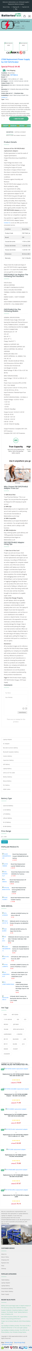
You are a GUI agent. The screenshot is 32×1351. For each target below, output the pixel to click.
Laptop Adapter (7, 739)
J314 (23, 1044)
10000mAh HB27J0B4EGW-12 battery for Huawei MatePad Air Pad (20, 949)
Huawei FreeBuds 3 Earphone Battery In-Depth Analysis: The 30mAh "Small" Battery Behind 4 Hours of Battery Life (14, 1312)
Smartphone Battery (7, 1288)
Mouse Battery (7, 781)
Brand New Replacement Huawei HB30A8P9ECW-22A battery (20, 856)
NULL (7, 99)
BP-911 (6, 1044)
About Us (3, 1254)
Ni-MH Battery (7, 826)
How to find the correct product (16, 135)
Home (7, 26)
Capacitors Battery (8, 760)
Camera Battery (7, 756)
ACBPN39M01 (8, 1034)
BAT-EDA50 (15, 1014)
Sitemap (3, 1268)
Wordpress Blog (7, 1344)
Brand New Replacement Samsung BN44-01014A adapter (19, 890)
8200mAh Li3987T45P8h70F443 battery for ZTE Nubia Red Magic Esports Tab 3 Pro (22, 986)
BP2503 (6, 1024)
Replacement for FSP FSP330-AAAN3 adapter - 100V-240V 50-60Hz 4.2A (16, 1074)
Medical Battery (7, 777)
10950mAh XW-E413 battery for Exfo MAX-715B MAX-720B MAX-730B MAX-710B (18, 939)
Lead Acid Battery (8, 805)
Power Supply (16, 26)
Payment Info (25, 7)
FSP (23, 26)
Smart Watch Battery (7, 1291)
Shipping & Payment (20, 132)
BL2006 (15, 1044)
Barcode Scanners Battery (10, 748)
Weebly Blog (8, 1342)
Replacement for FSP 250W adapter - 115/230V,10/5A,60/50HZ (16, 1155)
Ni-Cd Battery (7, 822)
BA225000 (16, 1039)
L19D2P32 (19, 1034)
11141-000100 (8, 1019)
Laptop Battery (7, 768)
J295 (25, 1039)
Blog (16, 9)
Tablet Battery (5, 1280)
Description (9, 132)
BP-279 (6, 1039)
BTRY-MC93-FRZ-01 (18, 1029)
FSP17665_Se (14, 75)
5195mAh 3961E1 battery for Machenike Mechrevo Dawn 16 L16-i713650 (19, 998)
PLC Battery (6, 785)
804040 (6, 1049)
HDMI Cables (6, 789)
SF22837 (15, 1049)
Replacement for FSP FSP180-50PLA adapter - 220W (16, 1195)
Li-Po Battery (6, 814)
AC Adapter (6, 743)
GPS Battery (6, 764)
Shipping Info (5, 1260)
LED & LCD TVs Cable (9, 772)
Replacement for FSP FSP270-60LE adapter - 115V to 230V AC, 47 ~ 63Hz (16, 1135)
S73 (25, 1019)
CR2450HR (7, 1054)
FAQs (2, 1265)
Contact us (4, 97)
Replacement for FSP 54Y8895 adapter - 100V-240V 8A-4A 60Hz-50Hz (16, 1115)
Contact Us (7, 223)
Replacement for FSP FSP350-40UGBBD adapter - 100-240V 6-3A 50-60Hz (16, 1095)
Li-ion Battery (7, 810)
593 (18, 1019)
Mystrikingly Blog (19, 1342)
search (4, 842)
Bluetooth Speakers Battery (11, 752)
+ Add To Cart (19, 119)
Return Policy (6, 7)
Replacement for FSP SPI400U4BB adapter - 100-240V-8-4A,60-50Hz (16, 1175)
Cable (5, 1014)
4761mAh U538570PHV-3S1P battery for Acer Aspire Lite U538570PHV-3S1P (19, 974)
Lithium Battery (7, 818)
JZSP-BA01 (16, 1024)
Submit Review (22, 712)
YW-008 (6, 1029)
